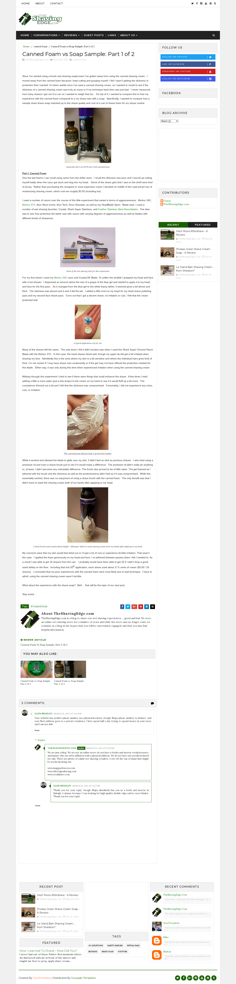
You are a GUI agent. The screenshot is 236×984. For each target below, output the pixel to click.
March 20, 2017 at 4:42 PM (67, 713)
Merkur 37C (28, 204)
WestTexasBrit (171, 923)
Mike (166, 937)
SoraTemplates (42, 978)
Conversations (45, 35)
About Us (127, 35)
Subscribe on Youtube (176, 71)
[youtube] (206, 3)
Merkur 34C (60, 277)
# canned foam (39, 606)
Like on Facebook (173, 64)
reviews (92, 951)
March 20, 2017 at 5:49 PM (100, 748)
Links (112, 35)
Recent (173, 224)
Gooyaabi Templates (83, 978)
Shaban (167, 951)
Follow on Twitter (174, 57)
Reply (37, 730)
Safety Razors (115, 945)
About (40, 3)
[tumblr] (214, 3)
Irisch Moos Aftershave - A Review (57, 895)
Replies (41, 740)
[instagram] (201, 3)
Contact (56, 3)
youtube (122, 951)
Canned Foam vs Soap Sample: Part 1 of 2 (69, 682)
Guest (167, 200)
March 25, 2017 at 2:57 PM (86, 785)
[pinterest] (211, 3)
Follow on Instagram (176, 79)
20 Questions (95, 945)
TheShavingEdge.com (62, 748)
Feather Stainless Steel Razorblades (118, 209)
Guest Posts (94, 35)
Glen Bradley (44, 713)
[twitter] (193, 3)
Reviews (70, 35)
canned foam (40, 46)
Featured (203, 224)
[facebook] (197, 3)
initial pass (133, 945)
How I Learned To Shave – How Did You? (48, 950)
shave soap (108, 951)
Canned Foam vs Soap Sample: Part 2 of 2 (36, 682)
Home (25, 3)
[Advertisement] (154, 19)
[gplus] (189, 978)
